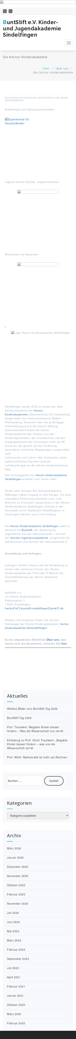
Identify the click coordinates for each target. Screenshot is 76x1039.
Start (46, 68)
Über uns (61, 68)
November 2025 (17, 876)
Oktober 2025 (16, 885)
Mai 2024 (13, 931)
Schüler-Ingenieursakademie (29, 537)
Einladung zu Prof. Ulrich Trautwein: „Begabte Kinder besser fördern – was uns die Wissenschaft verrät (37, 744)
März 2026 (14, 848)
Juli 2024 (13, 913)
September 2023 (18, 959)
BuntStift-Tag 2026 (19, 718)
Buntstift (27, 530)
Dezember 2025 (17, 867)
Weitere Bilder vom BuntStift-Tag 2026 (32, 709)
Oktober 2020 (16, 1005)
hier (64, 643)
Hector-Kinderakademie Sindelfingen (34, 526)
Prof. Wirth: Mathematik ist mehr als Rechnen (37, 757)
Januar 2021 (15, 995)
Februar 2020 (16, 1023)
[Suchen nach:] (25, 781)
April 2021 (13, 977)
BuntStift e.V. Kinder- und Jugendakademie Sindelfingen (32, 28)
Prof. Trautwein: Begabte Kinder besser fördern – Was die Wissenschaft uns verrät (35, 729)
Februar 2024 (16, 949)
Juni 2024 (13, 922)
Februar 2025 (16, 894)
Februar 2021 (16, 986)
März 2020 (14, 1014)
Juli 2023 (13, 968)
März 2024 (14, 940)
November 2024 (17, 903)
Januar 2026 (15, 857)
